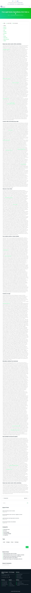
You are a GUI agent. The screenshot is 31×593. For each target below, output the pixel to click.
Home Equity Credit (4, 583)
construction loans (6, 529)
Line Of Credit (4, 585)
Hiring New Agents (20, 2)
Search (27, 547)
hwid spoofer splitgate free (21, 149)
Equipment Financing (5, 584)
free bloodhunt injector (6, 98)
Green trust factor (6, 39)
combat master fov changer (11, 103)
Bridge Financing (19, 576)
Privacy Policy (11, 584)
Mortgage (7, 542)
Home (9, 15)
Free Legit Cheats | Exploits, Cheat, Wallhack (10, 557)
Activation (5, 33)
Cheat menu (5, 37)
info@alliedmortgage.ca (20, 4)
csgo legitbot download (6, 49)
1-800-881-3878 (12, 4)
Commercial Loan (19, 575)
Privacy (12, 542)
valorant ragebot (15, 204)
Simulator (4, 31)
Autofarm (4, 28)
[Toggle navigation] (29, 6)
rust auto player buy (23, 164)
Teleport (4, 40)
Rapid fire (4, 27)
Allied (4, 23)
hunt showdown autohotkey (9, 197)
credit (4, 542)
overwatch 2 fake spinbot (15, 82)
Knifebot (4, 36)
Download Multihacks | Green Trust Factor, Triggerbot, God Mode (12, 514)
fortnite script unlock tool (9, 150)
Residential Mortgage (19, 574)
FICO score (5, 530)
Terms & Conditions (12, 585)
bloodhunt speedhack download (13, 465)
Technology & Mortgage (7, 533)
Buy (4, 34)
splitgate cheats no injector (6, 78)
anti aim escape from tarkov (16, 425)
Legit (4, 30)
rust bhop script (12, 102)
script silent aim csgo (9, 469)
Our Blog (10, 583)
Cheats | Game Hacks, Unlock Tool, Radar (10, 553)
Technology (16, 542)
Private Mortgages (6, 532)
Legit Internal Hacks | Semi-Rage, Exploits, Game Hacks (11, 518)
